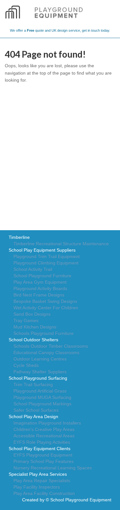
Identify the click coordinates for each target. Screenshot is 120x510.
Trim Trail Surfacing (33, 384)
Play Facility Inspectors (36, 487)
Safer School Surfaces (36, 410)
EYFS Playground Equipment (42, 454)
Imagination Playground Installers (47, 422)
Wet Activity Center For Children (45, 307)
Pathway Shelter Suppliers (40, 371)
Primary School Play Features (43, 461)
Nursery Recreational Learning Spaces (52, 467)
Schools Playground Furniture (43, 333)
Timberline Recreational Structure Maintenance (61, 243)
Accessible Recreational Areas (44, 435)
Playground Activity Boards (40, 288)
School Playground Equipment (80, 499)
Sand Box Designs (32, 314)
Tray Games (25, 320)
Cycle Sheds (26, 365)
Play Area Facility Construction (44, 493)
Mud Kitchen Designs (34, 326)
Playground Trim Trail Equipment (46, 256)
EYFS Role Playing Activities (41, 442)
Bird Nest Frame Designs (38, 294)
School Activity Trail (32, 269)
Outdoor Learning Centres (40, 358)
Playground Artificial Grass (40, 390)
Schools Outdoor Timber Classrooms (50, 346)
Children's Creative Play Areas (44, 429)
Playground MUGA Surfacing (42, 397)
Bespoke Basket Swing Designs (45, 301)
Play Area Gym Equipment (40, 282)
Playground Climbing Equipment (45, 262)
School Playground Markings (42, 403)
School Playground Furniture (42, 275)
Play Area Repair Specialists (41, 480)
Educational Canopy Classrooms (46, 352)
